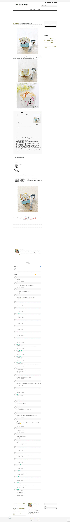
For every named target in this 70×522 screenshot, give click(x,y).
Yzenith (18, 407)
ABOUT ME (34, 518)
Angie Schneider (19, 356)
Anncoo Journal (38, 520)
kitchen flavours (19, 362)
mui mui (18, 331)
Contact (38, 518)
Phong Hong (18, 452)
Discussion (28, 27)
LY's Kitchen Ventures (20, 350)
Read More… (33, 513)
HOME (31, 518)
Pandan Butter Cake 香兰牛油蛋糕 (49, 38)
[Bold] (17, 271)
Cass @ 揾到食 (19, 313)
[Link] (25, 271)
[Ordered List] (21, 271)
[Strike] (20, 271)
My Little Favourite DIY (33, 218)
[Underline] (19, 271)
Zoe (17, 368)
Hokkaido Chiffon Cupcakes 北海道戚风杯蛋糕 (28, 109)
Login (40, 266)
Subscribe (50, 26)
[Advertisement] (35, 16)
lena (17, 394)
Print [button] (37, 124)
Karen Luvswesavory (19, 337)
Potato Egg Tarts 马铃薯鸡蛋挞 (48, 42)
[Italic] (18, 271)
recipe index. (20, 254)
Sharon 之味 (18, 307)
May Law (18, 325)
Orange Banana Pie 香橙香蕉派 (48, 40)
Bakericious (31, 219)
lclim (17, 301)
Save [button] (36, 124)
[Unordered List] (22, 271)
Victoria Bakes (19, 344)
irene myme (18, 319)
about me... (34, 253)
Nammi (18, 482)
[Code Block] (24, 271)
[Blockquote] (23, 271)
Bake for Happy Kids (23, 218)
